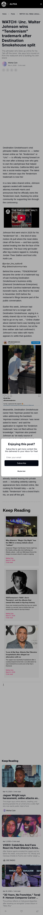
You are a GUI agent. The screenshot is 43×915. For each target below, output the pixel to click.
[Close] (38, 442)
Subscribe (21, 463)
